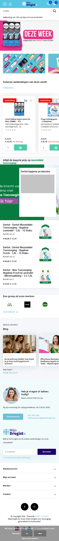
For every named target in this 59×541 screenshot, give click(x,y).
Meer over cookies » (30, 538)
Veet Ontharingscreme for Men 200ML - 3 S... (17, 120)
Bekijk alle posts (10, 372)
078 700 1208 (33, 415)
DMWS (37, 516)
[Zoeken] (54, 11)
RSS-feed (44, 516)
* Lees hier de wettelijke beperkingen (17, 457)
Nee (40, 533)
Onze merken (9, 312)
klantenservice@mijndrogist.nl (38, 418)
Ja (27, 533)
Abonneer (47, 451)
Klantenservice (13, 416)
